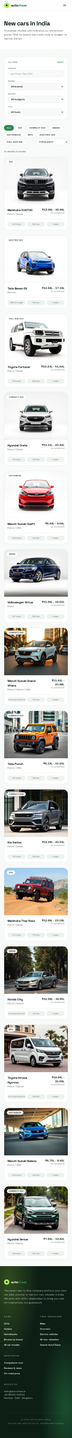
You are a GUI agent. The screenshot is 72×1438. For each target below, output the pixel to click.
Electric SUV (47, 135)
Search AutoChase (50, 1344)
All (9, 128)
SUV (20, 128)
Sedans (8, 1328)
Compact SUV (37, 128)
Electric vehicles (49, 1334)
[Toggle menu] (64, 5)
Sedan (56, 128)
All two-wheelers (49, 1339)
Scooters (45, 1328)
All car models (12, 1344)
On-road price (12, 1373)
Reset (60, 62)
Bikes (42, 1323)
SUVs (7, 1323)
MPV (30, 135)
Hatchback (14, 135)
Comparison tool (13, 1362)
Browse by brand (13, 1339)
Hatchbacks (10, 1334)
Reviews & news (13, 1368)
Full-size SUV (15, 142)
